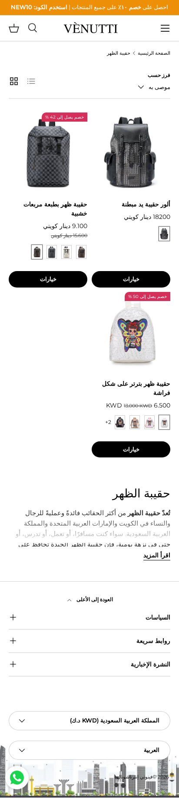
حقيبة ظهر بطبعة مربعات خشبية (55, 208)
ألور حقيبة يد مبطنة (146, 204)
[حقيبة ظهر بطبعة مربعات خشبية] (48, 152)
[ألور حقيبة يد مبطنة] (131, 152)
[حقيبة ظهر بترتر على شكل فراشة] (131, 331)
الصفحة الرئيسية (154, 53)
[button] (13, 28)
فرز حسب (159, 75)
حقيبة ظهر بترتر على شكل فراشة (136, 388)
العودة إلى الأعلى (94, 599)
